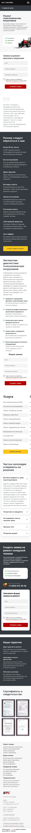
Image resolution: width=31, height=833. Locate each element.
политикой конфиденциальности (14, 82)
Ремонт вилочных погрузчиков (13, 747)
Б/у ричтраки (7, 773)
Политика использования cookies (13, 823)
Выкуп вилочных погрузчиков (12, 758)
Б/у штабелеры (8, 775)
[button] (15, 248)
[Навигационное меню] (28, 2)
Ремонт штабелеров (9, 753)
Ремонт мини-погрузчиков (11, 749)
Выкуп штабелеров (9, 764)
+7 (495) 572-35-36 (17, 586)
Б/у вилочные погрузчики (11, 769)
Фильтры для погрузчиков (11, 784)
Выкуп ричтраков (8, 762)
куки (11, 829)
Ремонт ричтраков (9, 751)
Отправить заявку (15, 86)
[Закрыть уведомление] (30, 828)
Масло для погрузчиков (10, 786)
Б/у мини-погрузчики (9, 771)
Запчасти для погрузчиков (11, 780)
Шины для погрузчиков (10, 782)
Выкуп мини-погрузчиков (11, 760)
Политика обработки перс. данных (13, 826)
